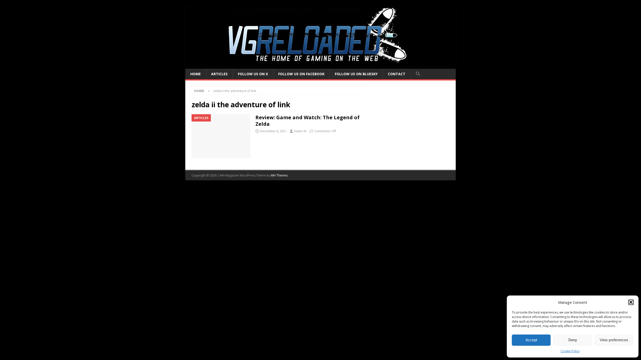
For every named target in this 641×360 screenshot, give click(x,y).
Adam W (300, 131)
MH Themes (279, 175)
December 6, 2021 (273, 131)
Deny (572, 340)
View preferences (614, 340)
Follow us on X (253, 74)
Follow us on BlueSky (356, 74)
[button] (630, 302)
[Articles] (221, 136)
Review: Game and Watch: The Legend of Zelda (307, 120)
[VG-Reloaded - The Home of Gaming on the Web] (320, 66)
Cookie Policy (570, 351)
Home (195, 74)
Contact (396, 74)
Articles (219, 74)
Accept (531, 340)
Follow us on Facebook (301, 74)
